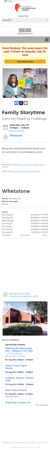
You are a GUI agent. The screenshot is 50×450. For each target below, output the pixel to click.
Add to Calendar (17, 131)
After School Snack (16, 390)
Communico (42, 442)
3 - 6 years (35, 165)
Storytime (36, 171)
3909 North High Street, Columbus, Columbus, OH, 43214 (23, 294)
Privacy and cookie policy (13, 442)
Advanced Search (25, 34)
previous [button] (7, 235)
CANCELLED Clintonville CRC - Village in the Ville (19, 352)
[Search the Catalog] (25, 30)
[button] (47, 39)
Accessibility (30, 442)
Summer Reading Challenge (22, 171)
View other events (25, 61)
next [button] (44, 235)
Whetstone (16, 135)
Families (15, 165)
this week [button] (25, 235)
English (10, 1)
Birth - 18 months (25, 165)
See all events (42, 405)
